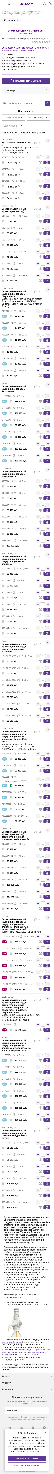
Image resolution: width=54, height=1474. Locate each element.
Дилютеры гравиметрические (17, 60)
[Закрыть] (45, 1432)
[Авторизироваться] (44, 4)
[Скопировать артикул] (13, 157)
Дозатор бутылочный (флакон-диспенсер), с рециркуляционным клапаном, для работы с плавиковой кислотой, (15, 924)
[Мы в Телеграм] (9, 1427)
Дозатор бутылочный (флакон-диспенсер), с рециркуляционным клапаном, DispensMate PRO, (14, 736)
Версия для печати (27, 1471)
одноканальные (19, 1352)
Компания (7, 1389)
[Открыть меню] (3, 4)
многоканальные (38, 1352)
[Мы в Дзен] (33, 1427)
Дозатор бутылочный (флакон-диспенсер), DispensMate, (14, 294)
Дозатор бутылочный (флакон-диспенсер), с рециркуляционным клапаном (14, 560)
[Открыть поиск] (9, 4)
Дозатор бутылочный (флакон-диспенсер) (14, 210)
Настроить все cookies (27, 1465)
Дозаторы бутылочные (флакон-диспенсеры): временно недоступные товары (25, 49)
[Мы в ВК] (21, 1427)
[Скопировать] (35, 142)
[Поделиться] (40, 142)
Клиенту (6, 1383)
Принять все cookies (27, 1458)
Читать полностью (40, 42)
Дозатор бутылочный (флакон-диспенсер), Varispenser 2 (14, 474)
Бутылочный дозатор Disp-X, (17, 143)
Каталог (6, 1376)
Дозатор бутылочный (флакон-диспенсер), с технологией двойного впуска (14, 1134)
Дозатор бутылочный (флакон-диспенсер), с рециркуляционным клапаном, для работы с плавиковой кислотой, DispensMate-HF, (15, 1006)
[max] (44, 1427)
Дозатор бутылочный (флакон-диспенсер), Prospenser (14, 389)
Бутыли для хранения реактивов (19, 57)
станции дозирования (13, 1359)
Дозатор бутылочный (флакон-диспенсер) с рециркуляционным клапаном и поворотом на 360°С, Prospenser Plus (16, 1045)
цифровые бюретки (12, 1342)
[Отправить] (45, 1410)
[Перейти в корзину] (50, 4)
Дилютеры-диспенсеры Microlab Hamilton (23, 63)
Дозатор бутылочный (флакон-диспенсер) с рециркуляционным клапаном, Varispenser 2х (15, 836)
